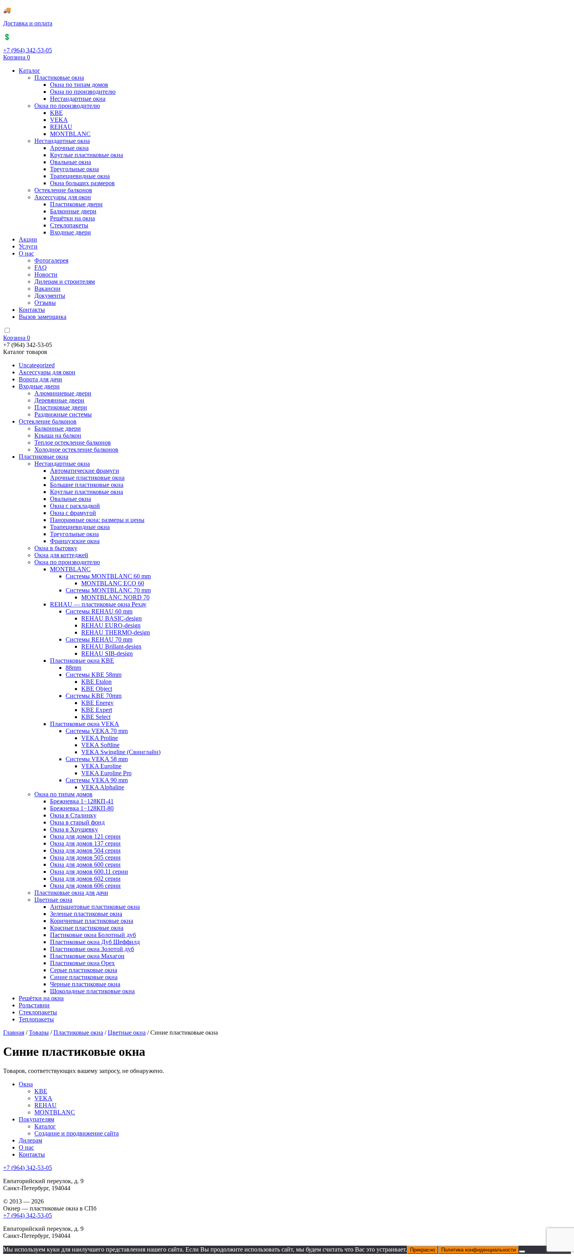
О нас (26, 253)
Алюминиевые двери (62, 393)
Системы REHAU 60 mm (99, 611)
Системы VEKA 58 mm (97, 759)
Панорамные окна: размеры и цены (97, 520)
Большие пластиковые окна (86, 484)
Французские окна (75, 541)
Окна (26, 1084)
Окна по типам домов (79, 84)
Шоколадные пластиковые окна (92, 991)
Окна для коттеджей (61, 555)
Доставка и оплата (27, 23)
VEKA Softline (100, 745)
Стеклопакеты (69, 225)
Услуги (28, 246)
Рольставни (34, 1005)
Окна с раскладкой (75, 505)
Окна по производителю (83, 91)
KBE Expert (96, 709)
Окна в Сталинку (73, 815)
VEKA (59, 119)
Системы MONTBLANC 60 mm (108, 576)
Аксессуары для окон (62, 197)
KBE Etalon (96, 681)
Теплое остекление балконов (72, 442)
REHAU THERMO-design (115, 632)
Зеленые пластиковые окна (86, 913)
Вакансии (47, 288)
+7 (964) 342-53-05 (27, 50)
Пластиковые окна (59, 77)
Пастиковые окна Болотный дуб (93, 935)
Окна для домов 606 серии (85, 885)
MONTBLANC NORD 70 (115, 597)
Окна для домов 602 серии (85, 878)
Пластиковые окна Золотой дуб (92, 949)
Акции (28, 239)
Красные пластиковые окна (86, 927)
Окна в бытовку (55, 548)
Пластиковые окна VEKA (84, 724)
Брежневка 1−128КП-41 (82, 801)
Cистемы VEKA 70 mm (97, 731)
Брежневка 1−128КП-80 (82, 808)
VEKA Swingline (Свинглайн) (120, 752)
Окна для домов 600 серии (85, 864)
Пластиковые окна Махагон (87, 956)
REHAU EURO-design (111, 625)
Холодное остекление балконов (76, 449)
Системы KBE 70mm (93, 695)
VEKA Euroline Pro (106, 773)
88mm (73, 667)
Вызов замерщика (42, 316)
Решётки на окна (72, 218)
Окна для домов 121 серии (85, 836)
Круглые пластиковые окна (86, 155)
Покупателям (36, 1119)
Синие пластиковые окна (84, 977)
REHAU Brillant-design (111, 646)
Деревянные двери (59, 400)
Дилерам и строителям (64, 281)
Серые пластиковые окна (83, 970)
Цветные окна (53, 899)
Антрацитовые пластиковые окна (95, 906)
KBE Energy (97, 702)
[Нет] (522, 1251)
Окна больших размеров (82, 183)
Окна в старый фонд (77, 822)
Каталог (29, 70)
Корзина (16, 57)
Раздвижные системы (63, 414)
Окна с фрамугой (73, 513)
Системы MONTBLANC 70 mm (108, 590)
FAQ (40, 267)
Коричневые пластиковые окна (91, 920)
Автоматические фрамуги (84, 470)
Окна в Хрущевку (74, 829)
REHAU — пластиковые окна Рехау (98, 604)
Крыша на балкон (57, 435)
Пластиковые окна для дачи (71, 892)
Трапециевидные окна (80, 176)
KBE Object (96, 688)
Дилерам (30, 1140)
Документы (49, 295)
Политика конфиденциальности (478, 1250)
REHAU (61, 126)
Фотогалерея (51, 260)
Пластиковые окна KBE (82, 660)
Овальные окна (70, 162)
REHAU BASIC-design (111, 618)
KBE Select (96, 716)
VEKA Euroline (101, 766)
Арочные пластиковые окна (87, 477)
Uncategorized (37, 365)
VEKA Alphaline (102, 787)
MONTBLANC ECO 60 (112, 583)
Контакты (32, 309)
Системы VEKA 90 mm (97, 780)
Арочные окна (69, 148)
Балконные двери (73, 211)
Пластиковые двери (76, 204)
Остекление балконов (63, 190)
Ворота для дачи (40, 379)
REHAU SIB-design (107, 653)
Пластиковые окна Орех (82, 963)
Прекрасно (422, 1250)
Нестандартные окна (77, 98)
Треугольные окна (74, 169)
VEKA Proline (99, 738)
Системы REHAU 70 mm (99, 639)
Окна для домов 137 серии (85, 843)
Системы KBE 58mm (93, 674)
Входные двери (70, 232)
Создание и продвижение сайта (76, 1133)
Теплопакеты (36, 1019)
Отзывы (45, 302)
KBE (56, 112)
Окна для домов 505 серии (85, 857)
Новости (45, 274)
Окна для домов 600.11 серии (89, 871)
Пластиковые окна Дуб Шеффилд (95, 942)
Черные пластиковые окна (85, 984)
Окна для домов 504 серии (85, 850)
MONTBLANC (70, 134)
